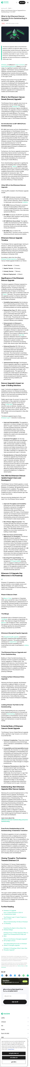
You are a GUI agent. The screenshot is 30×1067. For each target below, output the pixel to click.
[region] (13, 1052)
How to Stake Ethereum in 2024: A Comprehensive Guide (13, 931)
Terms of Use (20, 984)
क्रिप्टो (9, 8)
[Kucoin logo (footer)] (6, 1032)
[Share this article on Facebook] (11, 994)
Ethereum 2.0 (16, 106)
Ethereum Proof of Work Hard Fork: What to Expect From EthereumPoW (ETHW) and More (16, 952)
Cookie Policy (13, 1049)
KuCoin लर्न (4, 8)
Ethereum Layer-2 (6, 429)
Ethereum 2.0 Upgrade (10, 928)
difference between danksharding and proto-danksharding (12, 836)
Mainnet (3, 637)
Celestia (14, 169)
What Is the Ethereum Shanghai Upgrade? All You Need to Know (15, 958)
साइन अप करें (21, 2)
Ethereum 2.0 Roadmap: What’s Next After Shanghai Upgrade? (15, 967)
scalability (6, 207)
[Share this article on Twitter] (2, 994)
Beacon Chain (8, 613)
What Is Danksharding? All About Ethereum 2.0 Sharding (16, 940)
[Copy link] (27, 994)
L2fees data (9, 416)
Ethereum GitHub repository (9, 265)
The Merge (4, 634)
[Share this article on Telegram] (15, 994)
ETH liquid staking (15, 576)
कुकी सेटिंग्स (13, 1062)
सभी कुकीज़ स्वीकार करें (13, 1053)
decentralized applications (8, 66)
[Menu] (27, 3)
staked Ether (13, 656)
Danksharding (11, 728)
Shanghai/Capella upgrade (11, 651)
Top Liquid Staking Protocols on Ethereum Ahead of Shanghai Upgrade (15, 962)
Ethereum (4, 64)
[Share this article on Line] (23, 994)
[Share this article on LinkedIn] (6, 994)
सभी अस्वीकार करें (13, 1057)
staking (3, 661)
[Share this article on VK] (19, 994)
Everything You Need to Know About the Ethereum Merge (15, 947)
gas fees (6, 346)
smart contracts (20, 64)
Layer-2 (8, 300)
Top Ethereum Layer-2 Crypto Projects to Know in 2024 (15, 936)
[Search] (16, 2)
